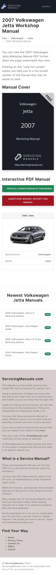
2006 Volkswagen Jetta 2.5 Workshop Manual (27, 314)
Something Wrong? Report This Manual (28, 200)
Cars (4, 38)
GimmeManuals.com (37, 435)
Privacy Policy (15, 540)
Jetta (30, 38)
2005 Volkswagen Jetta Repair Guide (27, 327)
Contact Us (14, 543)
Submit (11, 549)
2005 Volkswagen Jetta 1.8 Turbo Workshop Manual (27, 340)
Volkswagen (17, 38)
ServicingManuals (14, 563)
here (42, 430)
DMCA (11, 546)
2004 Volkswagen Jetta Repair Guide (27, 354)
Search (46, 6)
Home (11, 537)
